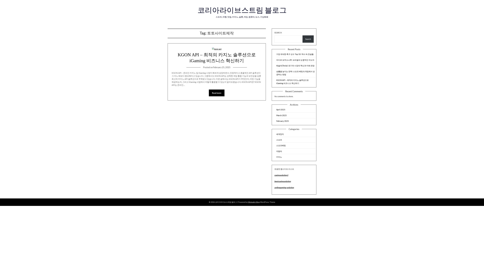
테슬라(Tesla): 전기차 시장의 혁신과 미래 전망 (295, 65)
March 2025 (281, 115)
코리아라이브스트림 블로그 (242, 10)
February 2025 (282, 121)
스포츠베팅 (281, 145)
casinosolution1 (281, 175)
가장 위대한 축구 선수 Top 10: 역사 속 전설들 (295, 54)
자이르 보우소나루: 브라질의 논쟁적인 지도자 (295, 60)
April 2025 (280, 109)
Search (278, 32)
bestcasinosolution (282, 181)
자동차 (279, 151)
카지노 (279, 157)
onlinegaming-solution (284, 187)
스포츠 (279, 140)
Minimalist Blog (254, 202)
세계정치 (280, 134)
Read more (216, 93)
